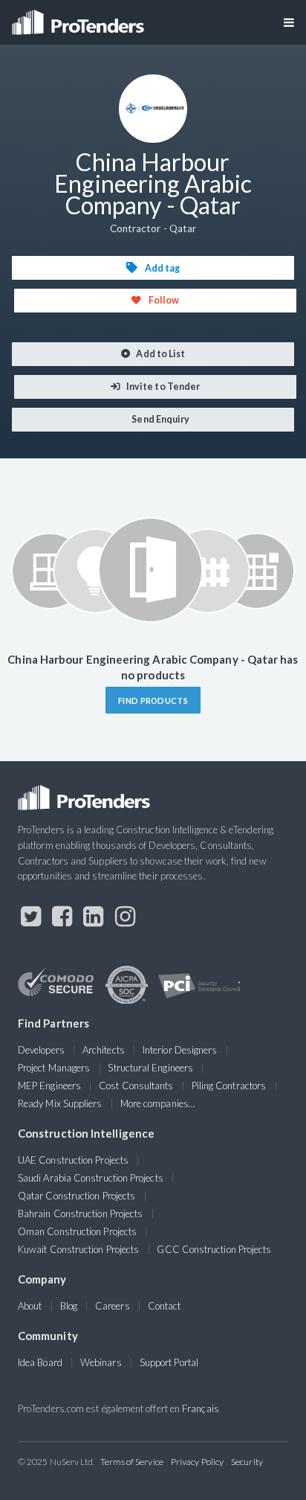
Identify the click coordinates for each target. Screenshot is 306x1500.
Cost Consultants (136, 1086)
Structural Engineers (150, 1068)
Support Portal (169, 1362)
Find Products (153, 700)
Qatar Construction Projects (76, 1196)
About (30, 1306)
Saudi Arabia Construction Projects (90, 1178)
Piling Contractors (229, 1086)
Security (247, 1461)
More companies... (157, 1103)
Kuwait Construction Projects (78, 1249)
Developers (41, 1050)
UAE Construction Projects (73, 1160)
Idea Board (40, 1362)
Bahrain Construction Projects (80, 1213)
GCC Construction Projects (214, 1249)
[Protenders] (79, 17)
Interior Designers (180, 1050)
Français (200, 1408)
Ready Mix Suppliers (60, 1103)
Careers (112, 1306)
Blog (68, 1306)
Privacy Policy (197, 1461)
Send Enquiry (159, 419)
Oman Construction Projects (77, 1231)
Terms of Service (131, 1461)
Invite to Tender (162, 386)
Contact (164, 1306)
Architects (103, 1050)
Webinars (101, 1362)
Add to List (159, 353)
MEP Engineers (49, 1086)
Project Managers (54, 1068)
